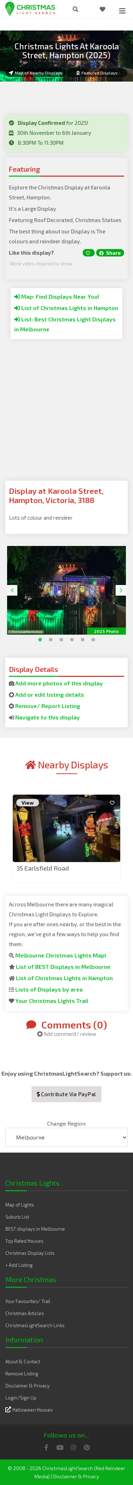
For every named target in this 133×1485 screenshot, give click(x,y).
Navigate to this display (47, 717)
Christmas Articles (24, 1313)
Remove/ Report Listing (47, 705)
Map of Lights (19, 1205)
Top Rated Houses (24, 1241)
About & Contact (22, 1361)
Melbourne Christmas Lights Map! (60, 955)
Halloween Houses (32, 1410)
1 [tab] (38, 638)
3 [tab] (59, 638)
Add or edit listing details (49, 694)
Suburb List (17, 1217)
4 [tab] (70, 638)
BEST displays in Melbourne (35, 1229)
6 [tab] (91, 638)
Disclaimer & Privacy (27, 1386)
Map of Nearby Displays (38, 72)
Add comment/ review (69, 1034)
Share (113, 253)
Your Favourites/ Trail (27, 1301)
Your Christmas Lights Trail (51, 1000)
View (28, 803)
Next (121, 590)
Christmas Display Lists (30, 1253)
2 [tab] (49, 638)
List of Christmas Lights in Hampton (69, 307)
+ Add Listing (19, 1265)
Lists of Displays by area (49, 989)
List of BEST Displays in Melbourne (63, 966)
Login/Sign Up (21, 1398)
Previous (12, 590)
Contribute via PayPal (68, 1094)
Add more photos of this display (59, 683)
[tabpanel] (66, 590)
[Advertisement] (66, 414)
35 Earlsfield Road (42, 868)
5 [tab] (81, 638)
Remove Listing (21, 1373)
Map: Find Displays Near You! (59, 296)
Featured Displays (100, 72)
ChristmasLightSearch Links (35, 1325)
